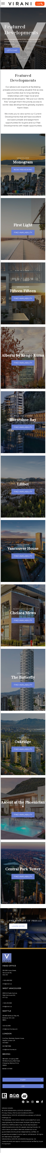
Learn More (18, 926)
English (23, 1080)
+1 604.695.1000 (7, 980)
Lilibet (23, 484)
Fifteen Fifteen (23, 291)
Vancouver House (23, 548)
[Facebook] (42, 1101)
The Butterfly (23, 677)
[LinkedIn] (28, 1101)
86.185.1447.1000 (7, 1069)
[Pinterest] (23, 1101)
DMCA (31, 1113)
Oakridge (23, 741)
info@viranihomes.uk (9, 1049)
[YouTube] (37, 1101)
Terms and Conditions (20, 1113)
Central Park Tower (22, 869)
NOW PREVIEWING (23, 169)
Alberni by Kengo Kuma (23, 355)
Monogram (23, 162)
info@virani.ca (7, 984)
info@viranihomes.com (10, 1029)
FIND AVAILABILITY (23, 232)
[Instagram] (32, 1101)
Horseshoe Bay (23, 419)
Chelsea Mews (23, 613)
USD (23, 1086)
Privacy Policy (7, 1113)
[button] (40, 4)
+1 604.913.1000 (7, 1003)
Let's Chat (12, 50)
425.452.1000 (6, 1026)
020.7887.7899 (6, 1046)
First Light (23, 225)
